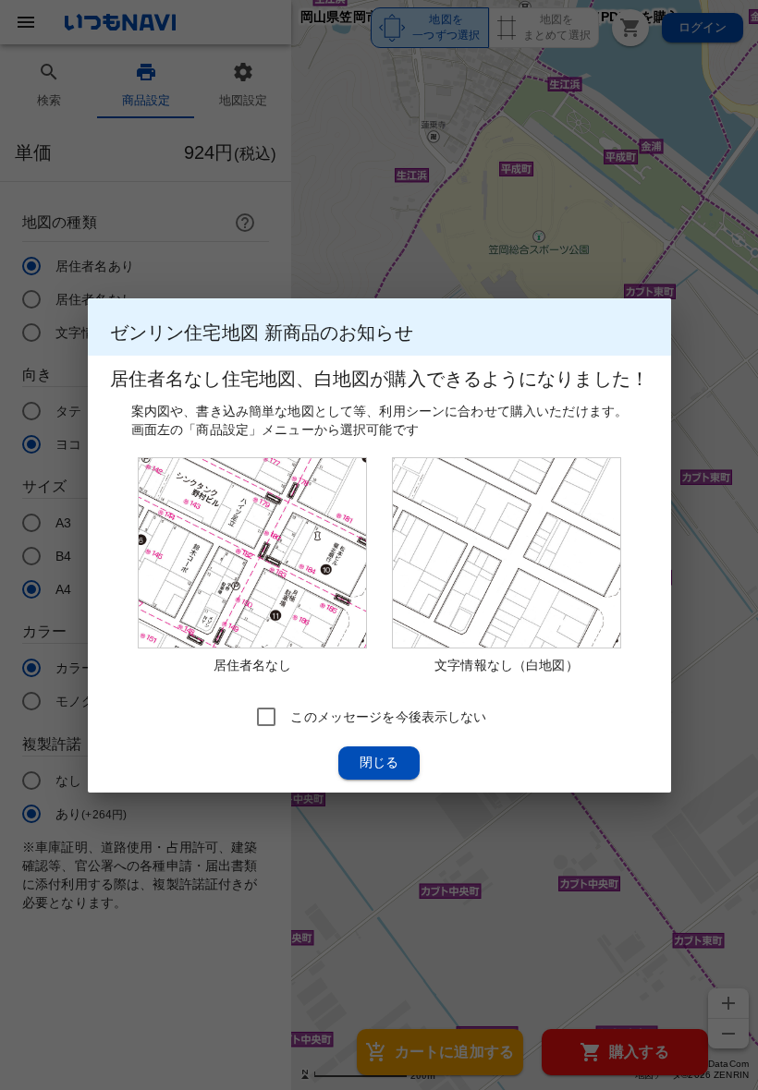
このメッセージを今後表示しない (388, 715)
